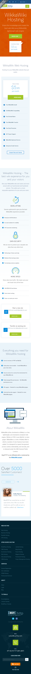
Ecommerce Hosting (6, 552)
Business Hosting (5, 533)
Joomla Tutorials (5, 601)
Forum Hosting (19, 552)
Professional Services (6, 576)
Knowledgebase (5, 599)
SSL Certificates (5, 571)
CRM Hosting (4, 559)
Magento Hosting (20, 554)
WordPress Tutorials (6, 604)
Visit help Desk (15, 669)
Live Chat (16, 664)
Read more (20, 507)
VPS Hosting (4, 537)
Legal (2, 587)
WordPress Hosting (6, 547)
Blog (2, 590)
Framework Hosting (20, 556)
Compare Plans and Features (15, 152)
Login (23, 2)
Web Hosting (4, 530)
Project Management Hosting (23, 559)
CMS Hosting (4, 549)
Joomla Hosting (19, 547)
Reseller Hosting (5, 535)
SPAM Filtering (4, 573)
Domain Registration (6, 568)
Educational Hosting (6, 556)
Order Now (15, 36)
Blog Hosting (19, 549)
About (2, 585)
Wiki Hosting (4, 554)
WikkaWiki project (16, 457)
